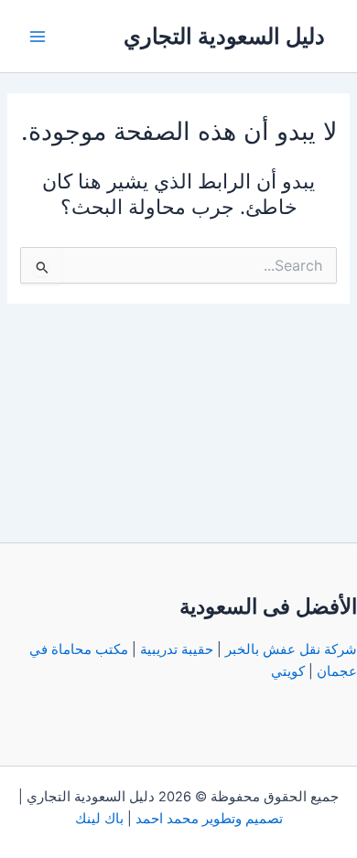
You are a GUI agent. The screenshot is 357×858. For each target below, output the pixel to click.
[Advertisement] (178, 417)
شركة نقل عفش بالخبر (291, 649)
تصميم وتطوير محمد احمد (209, 818)
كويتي (288, 671)
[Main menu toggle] (37, 36)
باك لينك (99, 818)
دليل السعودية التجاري (224, 36)
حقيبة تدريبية (176, 649)
